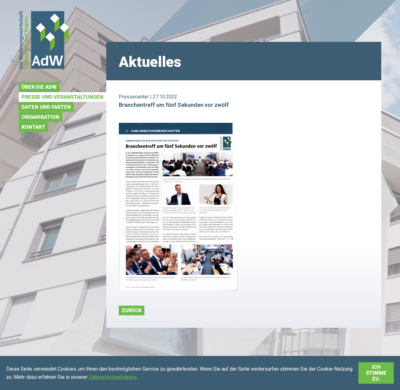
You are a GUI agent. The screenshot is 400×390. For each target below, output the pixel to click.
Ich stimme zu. (376, 373)
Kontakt (33, 127)
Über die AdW (39, 87)
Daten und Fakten (46, 107)
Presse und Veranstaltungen (62, 97)
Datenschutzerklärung (112, 377)
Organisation (40, 117)
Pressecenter (134, 97)
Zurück (132, 310)
